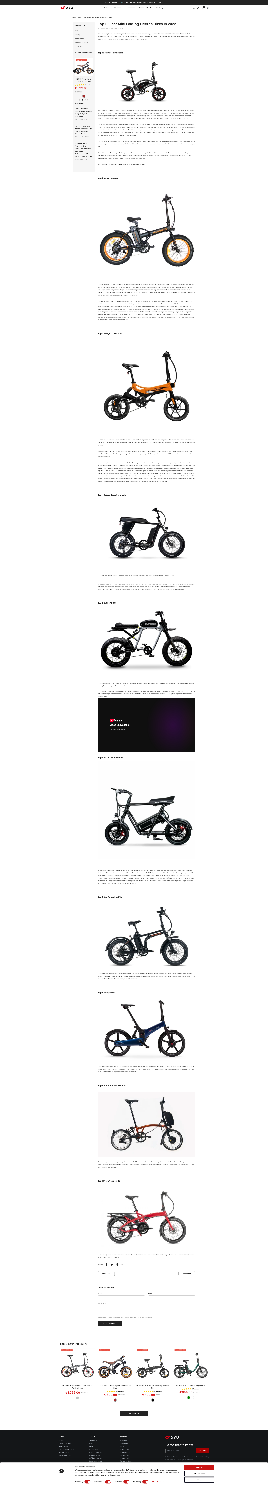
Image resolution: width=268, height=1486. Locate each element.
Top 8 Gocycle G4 (106, 992)
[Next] (92, 71)
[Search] (194, 8)
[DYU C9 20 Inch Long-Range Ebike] (190, 1365)
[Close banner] (217, 1465)
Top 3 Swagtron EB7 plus (110, 333)
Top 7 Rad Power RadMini (110, 897)
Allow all (199, 1467)
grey (93, 96)
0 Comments (118, 28)
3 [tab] (85, 100)
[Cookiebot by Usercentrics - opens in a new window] (61, 1481)
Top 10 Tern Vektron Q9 (109, 1181)
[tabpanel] (93, 78)
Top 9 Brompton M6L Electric (112, 1085)
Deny (199, 1480)
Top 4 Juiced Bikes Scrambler (112, 495)
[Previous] (74, 71)
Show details (157, 1482)
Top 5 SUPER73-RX (107, 603)
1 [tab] (79, 100)
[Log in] (198, 8)
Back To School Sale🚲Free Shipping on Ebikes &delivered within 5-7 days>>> (134, 2)
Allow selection (199, 1474)
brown (115, 1400)
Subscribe (202, 1451)
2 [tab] (82, 100)
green (188, 1397)
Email (150, 1293)
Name (100, 1293)
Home (74, 17)
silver (77, 1397)
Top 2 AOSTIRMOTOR (108, 178)
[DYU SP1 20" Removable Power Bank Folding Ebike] (77, 1365)
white (192, 1397)
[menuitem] (84, 31)
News (79, 17)
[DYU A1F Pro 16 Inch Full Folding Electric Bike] (153, 1365)
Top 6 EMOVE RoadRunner (110, 757)
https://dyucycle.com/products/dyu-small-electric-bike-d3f (126, 164)
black (152, 1400)
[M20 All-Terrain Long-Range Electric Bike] (115, 1365)
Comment (102, 1303)
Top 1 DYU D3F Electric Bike (110, 52)
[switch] (108, 1481)
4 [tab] (87, 100)
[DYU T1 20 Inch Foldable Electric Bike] (93, 67)
